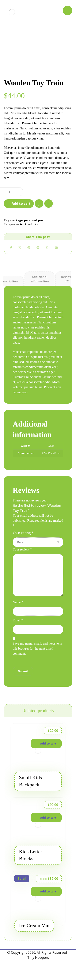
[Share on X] (19, 248)
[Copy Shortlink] (65, 248)
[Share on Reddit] (38, 248)
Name (18, 602)
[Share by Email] (56, 248)
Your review (22, 549)
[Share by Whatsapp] (46, 248)
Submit (23, 671)
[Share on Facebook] (10, 248)
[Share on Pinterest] (29, 248)
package (17, 220)
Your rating (23, 533)
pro (40, 220)
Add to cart (21, 203)
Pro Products (28, 224)
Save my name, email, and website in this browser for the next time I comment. (37, 648)
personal (30, 220)
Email (18, 620)
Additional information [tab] (39, 279)
